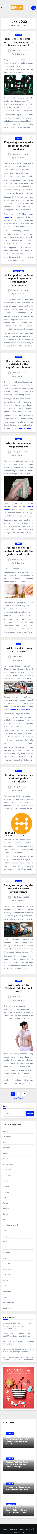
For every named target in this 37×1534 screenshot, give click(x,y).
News (5, 1242)
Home (5, 1220)
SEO (4, 1258)
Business (6, 1148)
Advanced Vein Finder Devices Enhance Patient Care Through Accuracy (17, 1510)
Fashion (6, 1186)
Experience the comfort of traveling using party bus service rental (18, 42)
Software (6, 1275)
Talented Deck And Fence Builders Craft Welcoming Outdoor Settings (17, 1464)
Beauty (18, 357)
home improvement (10, 1225)
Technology (7, 1291)
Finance (18, 439)
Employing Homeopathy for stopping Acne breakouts (18, 145)
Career (5, 1153)
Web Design (7, 1308)
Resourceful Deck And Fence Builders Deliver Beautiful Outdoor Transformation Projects (17, 1326)
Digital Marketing (9, 1164)
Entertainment (8, 1181)
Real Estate (18, 271)
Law (18, 644)
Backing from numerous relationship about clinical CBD (18, 778)
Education (7, 1175)
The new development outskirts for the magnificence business (18, 364)
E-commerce (8, 1170)
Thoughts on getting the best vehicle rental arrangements (18, 888)
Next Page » (18, 1098)
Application (7, 1131)
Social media (8, 1269)
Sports (5, 1280)
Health (18, 138)
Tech (4, 1286)
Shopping (6, 1264)
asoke (14, 50)
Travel (5, 1297)
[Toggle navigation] (1, 7)
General (18, 35)
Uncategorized (8, 1302)
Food (4, 1197)
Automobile (7, 1137)
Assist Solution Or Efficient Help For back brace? (18, 988)
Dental (5, 1159)
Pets (4, 1247)
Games (5, 1203)
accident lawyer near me (22, 709)
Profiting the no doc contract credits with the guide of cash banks (18, 551)
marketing (7, 1236)
